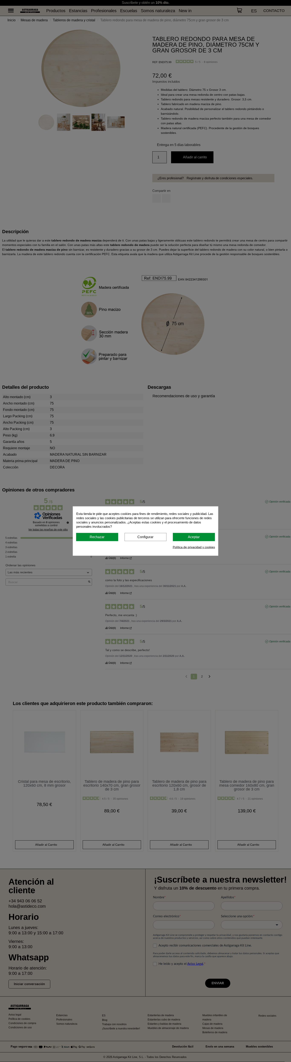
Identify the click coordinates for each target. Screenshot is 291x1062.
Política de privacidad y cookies (194, 547)
